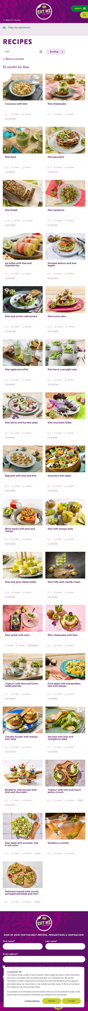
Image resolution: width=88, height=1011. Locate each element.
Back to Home (13, 20)
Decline (51, 1001)
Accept (71, 1001)
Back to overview (15, 59)
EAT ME (44, 11)
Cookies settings (32, 1001)
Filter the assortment (19, 27)
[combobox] (23, 52)
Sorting (54, 51)
